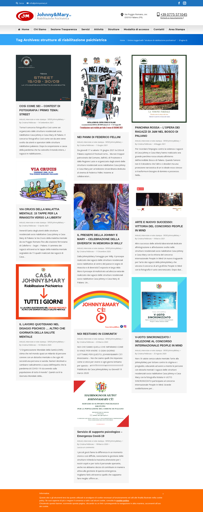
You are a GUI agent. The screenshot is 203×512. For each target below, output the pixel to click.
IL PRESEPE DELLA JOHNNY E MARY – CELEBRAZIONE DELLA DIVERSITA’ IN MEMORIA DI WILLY (99, 239)
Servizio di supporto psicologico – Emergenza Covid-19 (99, 434)
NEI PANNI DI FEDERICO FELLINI (99, 137)
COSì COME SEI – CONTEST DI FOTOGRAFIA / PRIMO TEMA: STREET (39, 110)
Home (122, 40)
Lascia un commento (85, 447)
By (27, 122)
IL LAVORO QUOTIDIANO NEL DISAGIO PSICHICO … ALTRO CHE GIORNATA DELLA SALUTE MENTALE (42, 330)
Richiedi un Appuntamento (171, 18)
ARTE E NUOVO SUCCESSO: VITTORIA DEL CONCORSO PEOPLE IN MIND (159, 226)
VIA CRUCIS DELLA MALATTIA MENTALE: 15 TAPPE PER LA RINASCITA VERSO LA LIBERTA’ (40, 213)
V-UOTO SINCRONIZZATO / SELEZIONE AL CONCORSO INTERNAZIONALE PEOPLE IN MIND (158, 341)
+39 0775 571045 (173, 14)
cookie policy (122, 500)
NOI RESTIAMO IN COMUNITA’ (97, 333)
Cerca (21, 3)
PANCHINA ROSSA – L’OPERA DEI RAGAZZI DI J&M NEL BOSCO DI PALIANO (157, 131)
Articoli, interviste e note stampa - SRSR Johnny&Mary (41, 119)
